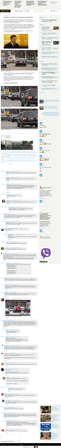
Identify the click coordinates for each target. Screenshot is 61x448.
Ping (6, 368)
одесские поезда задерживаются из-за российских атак (50, 89)
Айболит (7, 337)
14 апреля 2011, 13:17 (15, 195)
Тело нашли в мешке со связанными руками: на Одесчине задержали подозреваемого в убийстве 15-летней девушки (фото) (55, 418)
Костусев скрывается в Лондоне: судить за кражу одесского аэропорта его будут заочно (18, 158)
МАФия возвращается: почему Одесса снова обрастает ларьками (6, 148)
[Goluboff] (2, 301)
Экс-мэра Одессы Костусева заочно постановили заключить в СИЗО (19, 159)
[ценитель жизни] (4, 234)
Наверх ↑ (10, 164)
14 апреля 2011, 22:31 (13, 242)
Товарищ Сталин (6, 253)
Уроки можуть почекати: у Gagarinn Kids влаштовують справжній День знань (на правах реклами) (55, 425)
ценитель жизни (11, 234)
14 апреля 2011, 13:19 (10, 214)
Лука (5, 413)
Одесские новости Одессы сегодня (13, 444)
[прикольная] (2, 249)
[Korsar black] (2, 345)
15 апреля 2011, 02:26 (11, 394)
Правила (15, 441)
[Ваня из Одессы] (4, 387)
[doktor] (2, 395)
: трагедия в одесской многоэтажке (49, 21)
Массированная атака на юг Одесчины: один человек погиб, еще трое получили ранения (7, 3)
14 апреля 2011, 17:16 (10, 320)
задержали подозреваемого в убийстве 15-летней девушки (47, 29)
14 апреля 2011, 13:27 (14, 184)
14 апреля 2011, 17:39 (12, 353)
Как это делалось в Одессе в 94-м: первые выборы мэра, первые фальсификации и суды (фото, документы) (19, 153)
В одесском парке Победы (46, 47)
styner (6, 292)
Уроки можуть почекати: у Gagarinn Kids (49, 33)
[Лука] (2, 413)
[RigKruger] (3, 202)
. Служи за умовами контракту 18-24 (49, 85)
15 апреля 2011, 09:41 (14, 345)
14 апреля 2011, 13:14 (14, 177)
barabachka (9, 195)
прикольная (7, 248)
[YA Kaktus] (2, 285)
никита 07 (7, 222)
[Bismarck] (3, 421)
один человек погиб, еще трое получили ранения (50, 57)
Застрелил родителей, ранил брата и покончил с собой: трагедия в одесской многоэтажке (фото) (55, 408)
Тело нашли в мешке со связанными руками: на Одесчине (46, 27)
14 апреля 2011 (6, 15)
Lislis (5, 407)
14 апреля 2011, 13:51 (12, 278)
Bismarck (8, 421)
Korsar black (6, 345)
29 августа (41, 24)
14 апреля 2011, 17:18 (13, 330)
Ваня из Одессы (11, 388)
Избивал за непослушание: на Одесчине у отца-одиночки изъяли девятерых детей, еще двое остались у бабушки (54, 435)
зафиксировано (6, 22)
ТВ (25, 11)
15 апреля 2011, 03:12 (10, 407)
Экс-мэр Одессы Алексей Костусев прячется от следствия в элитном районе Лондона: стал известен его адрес (18, 156)
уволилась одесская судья (46, 78)
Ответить (7, 175)
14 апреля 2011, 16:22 (14, 299)
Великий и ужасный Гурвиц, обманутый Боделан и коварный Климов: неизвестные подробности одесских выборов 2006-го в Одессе (28, 147)
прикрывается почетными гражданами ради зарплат (49, 69)
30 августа (41, 17)
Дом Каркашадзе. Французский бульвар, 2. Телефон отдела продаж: (54, 2)
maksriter (8, 171)
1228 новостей (7, 137)
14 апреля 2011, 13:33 (16, 200)
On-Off (5, 320)
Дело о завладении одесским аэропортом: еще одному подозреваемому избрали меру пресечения (19, 161)
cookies (32, 446)
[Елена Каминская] (4, 206)
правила (15, 430)
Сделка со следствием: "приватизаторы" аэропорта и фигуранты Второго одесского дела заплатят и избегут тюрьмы (17, 148)
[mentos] (2, 365)
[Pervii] (2, 214)
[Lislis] (2, 406)
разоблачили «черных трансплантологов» (49, 54)
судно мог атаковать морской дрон (49, 82)
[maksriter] (3, 171)
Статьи (16, 11)
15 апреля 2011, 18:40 (14, 421)
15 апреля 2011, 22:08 (13, 429)
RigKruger (8, 200)
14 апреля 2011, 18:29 (14, 377)
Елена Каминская (12, 207)
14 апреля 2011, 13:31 (14, 248)
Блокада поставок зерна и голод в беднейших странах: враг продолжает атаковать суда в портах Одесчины (42, 3)
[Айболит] (3, 336)
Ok (34, 446)
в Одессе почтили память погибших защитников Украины (47, 43)
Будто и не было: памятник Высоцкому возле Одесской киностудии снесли (20, 151)
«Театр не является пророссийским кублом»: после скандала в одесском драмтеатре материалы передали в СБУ (51, 107)
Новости (21, 11)
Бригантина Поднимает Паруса (11, 228)
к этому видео (9, 28)
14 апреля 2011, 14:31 (13, 284)
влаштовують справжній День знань (48, 34)
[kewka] (2, 278)
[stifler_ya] (2, 354)
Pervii (5, 214)
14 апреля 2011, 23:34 (18, 388)
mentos (6, 363)
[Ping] (2, 370)
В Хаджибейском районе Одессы (48, 72)
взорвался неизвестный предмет (50, 73)
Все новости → (42, 92)
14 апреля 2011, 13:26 (14, 222)
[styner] (2, 292)
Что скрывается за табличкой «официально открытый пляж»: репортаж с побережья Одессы (52, 101)
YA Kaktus (7, 284)
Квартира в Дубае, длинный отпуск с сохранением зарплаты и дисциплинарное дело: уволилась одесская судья (18, 4)
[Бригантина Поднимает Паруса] (2, 230)
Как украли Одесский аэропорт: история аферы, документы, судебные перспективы (21, 154)
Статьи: (41, 98)
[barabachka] (3, 194)
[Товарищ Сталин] (1, 253)
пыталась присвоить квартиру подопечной (50, 65)
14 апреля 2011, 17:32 (13, 337)
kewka (6, 278)
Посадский (8, 263)
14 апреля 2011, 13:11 (14, 171)
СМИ (28, 11)
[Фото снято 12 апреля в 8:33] (19, 70)
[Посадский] (3, 262)
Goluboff (6, 299)
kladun (7, 242)
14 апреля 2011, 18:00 (11, 368)
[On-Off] (2, 321)
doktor (6, 394)
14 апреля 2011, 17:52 (12, 363)
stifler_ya (5, 353)
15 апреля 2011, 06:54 (15, 400)
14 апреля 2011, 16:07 (12, 292)
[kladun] (3, 241)
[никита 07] (2, 222)
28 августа (41, 61)
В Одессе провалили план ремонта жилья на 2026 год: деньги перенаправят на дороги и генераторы (31, 3)
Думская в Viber (42, 260)
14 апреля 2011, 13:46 (15, 263)
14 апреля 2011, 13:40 (14, 253)
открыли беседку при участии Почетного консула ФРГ (50, 48)
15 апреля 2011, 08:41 (10, 413)
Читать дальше (42, 198)
